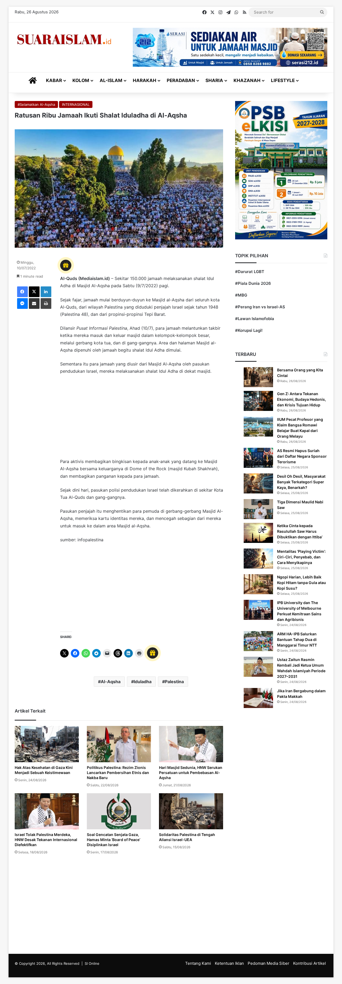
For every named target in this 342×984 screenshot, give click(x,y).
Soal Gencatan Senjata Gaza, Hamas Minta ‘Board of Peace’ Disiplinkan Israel (113, 839)
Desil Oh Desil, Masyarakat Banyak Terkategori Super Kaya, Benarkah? (301, 482)
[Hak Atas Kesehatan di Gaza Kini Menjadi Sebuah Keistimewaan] (47, 744)
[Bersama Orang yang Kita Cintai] (258, 377)
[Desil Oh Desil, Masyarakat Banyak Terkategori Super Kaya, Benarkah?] (258, 483)
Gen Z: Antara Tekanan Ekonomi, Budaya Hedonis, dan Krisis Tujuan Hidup (301, 399)
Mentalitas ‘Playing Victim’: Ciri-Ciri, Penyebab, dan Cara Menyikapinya (301, 557)
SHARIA (214, 80)
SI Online (92, 963)
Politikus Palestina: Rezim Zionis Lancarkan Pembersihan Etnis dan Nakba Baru (118, 772)
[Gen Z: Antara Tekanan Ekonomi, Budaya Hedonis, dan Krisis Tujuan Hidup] (258, 401)
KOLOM (80, 80)
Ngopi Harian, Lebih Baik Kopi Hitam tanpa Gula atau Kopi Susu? (301, 582)
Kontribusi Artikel (309, 963)
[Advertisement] (141, 419)
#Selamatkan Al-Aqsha (36, 104)
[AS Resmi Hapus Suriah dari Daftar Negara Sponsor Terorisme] (258, 458)
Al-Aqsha (111, 681)
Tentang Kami (198, 963)
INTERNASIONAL (76, 104)
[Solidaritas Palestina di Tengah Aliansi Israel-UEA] (191, 811)
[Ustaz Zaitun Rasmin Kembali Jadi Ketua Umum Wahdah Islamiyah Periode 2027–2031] (258, 667)
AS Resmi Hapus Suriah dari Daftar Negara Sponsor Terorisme (302, 456)
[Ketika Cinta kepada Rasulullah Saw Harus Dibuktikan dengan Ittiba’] (258, 533)
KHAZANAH (247, 80)
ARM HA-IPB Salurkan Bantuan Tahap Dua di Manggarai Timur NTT (297, 639)
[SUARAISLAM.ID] (64, 39)
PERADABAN (181, 80)
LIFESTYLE (283, 80)
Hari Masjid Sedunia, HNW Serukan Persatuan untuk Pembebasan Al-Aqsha (190, 772)
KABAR (54, 80)
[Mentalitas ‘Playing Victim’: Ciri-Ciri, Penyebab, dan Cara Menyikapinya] (258, 559)
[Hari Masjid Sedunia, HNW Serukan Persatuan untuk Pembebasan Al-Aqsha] (191, 744)
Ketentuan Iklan (229, 963)
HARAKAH (144, 80)
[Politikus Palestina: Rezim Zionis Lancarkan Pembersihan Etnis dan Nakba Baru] (119, 744)
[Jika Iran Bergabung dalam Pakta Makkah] (258, 698)
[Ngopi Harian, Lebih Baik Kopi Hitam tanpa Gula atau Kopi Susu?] (258, 584)
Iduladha (142, 681)
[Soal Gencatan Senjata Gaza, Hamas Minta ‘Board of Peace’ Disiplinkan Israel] (119, 811)
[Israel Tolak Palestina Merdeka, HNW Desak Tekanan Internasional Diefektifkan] (47, 811)
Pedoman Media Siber (268, 963)
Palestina (174, 681)
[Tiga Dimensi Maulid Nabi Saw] (258, 509)
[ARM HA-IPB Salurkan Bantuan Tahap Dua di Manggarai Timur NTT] (258, 641)
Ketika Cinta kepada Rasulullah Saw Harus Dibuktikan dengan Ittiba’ (299, 531)
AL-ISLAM (111, 80)
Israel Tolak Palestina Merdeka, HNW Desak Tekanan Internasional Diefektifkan (46, 839)
